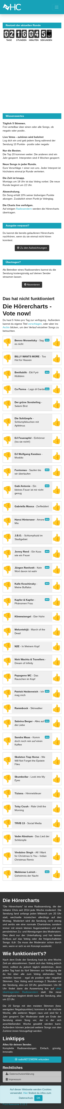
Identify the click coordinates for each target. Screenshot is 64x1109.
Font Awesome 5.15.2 (15, 1104)
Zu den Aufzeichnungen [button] (33, 248)
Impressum (14, 1079)
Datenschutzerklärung (21, 1074)
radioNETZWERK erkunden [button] (33, 1059)
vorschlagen (35, 324)
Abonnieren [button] (33, 284)
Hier (25, 1093)
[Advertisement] (32, 81)
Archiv (6, 327)
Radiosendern (24, 208)
